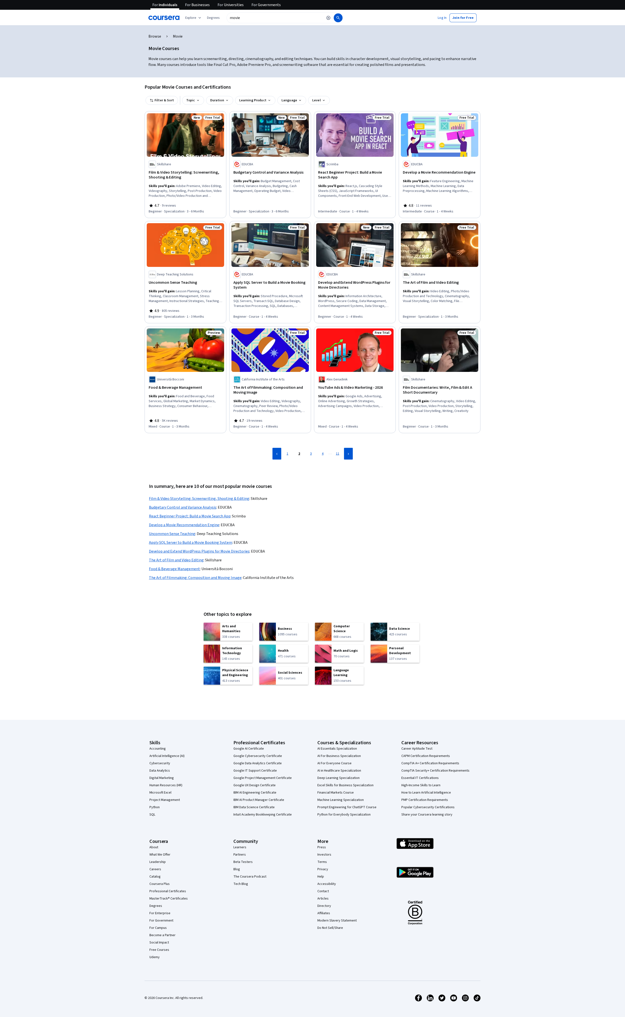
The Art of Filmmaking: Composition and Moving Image (195, 577)
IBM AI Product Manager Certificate (258, 799)
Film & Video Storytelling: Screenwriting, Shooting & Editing (199, 498)
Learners (239, 847)
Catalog (155, 876)
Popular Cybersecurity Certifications (428, 807)
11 (337, 453)
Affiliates (323, 913)
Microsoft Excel (160, 792)
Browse (154, 36)
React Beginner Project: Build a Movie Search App (189, 516)
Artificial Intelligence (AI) (167, 756)
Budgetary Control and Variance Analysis (182, 507)
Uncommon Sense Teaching (172, 533)
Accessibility (326, 883)
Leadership (157, 862)
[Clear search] (328, 17)
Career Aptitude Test (416, 748)
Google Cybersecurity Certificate (257, 756)
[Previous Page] (276, 454)
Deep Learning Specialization (338, 778)
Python (154, 807)
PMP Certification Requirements (424, 799)
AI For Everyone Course (334, 763)
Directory (324, 905)
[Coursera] (163, 18)
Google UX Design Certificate (254, 785)
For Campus (158, 927)
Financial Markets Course (335, 792)
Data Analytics (159, 770)
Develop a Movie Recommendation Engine (184, 525)
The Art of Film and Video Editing (176, 560)
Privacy (322, 869)
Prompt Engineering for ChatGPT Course (346, 807)
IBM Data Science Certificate (254, 807)
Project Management (164, 799)
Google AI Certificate (248, 748)
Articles (323, 898)
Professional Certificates (167, 891)
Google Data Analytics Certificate (257, 763)
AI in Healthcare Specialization (339, 770)
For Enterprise (159, 913)
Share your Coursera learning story (426, 814)
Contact (323, 891)
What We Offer (159, 854)
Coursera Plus (159, 883)
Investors (324, 854)
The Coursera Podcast (249, 876)
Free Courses (159, 949)
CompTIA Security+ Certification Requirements (435, 770)
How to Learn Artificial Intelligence (426, 792)
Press (321, 847)
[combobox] (275, 18)
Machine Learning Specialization (340, 799)
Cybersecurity (159, 763)
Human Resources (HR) (165, 785)
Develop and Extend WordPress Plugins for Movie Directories (199, 551)
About (153, 847)
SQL (152, 814)
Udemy (154, 957)
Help (320, 876)
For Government (161, 920)
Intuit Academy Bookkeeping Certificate (262, 814)
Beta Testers (243, 862)
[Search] (338, 17)
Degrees (155, 905)
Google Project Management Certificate (262, 778)
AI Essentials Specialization (337, 748)
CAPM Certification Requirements (425, 756)
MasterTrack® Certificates (168, 898)
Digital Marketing (161, 778)
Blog (236, 869)
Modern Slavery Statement (337, 920)
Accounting (157, 748)
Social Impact (159, 942)
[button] (213, 17)
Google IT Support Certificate (255, 770)
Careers (155, 869)
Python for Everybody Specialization (344, 814)
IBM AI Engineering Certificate (254, 792)
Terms (322, 862)
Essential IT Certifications (420, 778)
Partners (239, 854)
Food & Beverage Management (174, 569)
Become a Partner (162, 935)
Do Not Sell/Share (330, 927)
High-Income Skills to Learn (420, 785)
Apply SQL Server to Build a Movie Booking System (190, 542)
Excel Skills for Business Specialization (345, 785)
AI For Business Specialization (339, 756)
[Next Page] (348, 454)
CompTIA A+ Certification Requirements (430, 763)
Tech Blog (240, 883)
